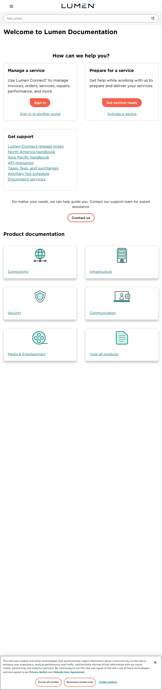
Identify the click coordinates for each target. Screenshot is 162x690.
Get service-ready (122, 103)
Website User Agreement (68, 672)
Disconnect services (26, 179)
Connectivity (18, 271)
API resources (21, 162)
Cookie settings (108, 682)
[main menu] (11, 6)
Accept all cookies (48, 682)
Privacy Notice (38, 672)
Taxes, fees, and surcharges (33, 168)
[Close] (155, 662)
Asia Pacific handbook (28, 157)
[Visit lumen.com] (78, 6)
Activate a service (121, 114)
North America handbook (31, 151)
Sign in (40, 103)
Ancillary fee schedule (28, 173)
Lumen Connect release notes (36, 146)
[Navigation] (11, 5)
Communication (103, 313)
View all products (104, 354)
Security (14, 313)
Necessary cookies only (79, 682)
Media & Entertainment (27, 354)
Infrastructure (101, 271)
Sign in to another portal (40, 114)
